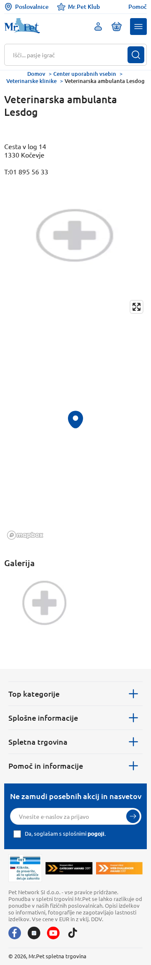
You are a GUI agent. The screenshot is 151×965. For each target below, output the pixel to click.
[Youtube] (53, 933)
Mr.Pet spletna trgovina (57, 956)
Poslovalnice (32, 7)
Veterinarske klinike (31, 81)
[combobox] (70, 54)
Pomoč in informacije (45, 765)
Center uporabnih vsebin (84, 74)
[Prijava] (133, 816)
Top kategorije (34, 693)
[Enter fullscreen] (136, 307)
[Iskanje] (136, 54)
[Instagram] (34, 933)
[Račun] (98, 26)
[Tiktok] (72, 933)
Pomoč (137, 7)
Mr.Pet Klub (84, 7)
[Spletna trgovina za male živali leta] (68, 868)
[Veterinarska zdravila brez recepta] (25, 868)
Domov (36, 74)
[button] (138, 26)
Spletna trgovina (38, 741)
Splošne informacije (43, 717)
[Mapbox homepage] (25, 535)
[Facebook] (14, 933)
